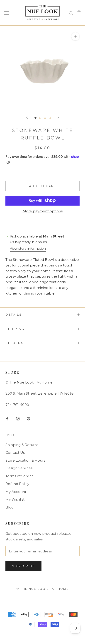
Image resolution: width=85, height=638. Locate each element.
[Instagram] (17, 418)
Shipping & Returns (21, 445)
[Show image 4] (50, 118)
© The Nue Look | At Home (42, 588)
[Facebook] (7, 418)
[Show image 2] (40, 118)
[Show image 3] (45, 118)
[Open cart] (79, 12)
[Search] (71, 13)
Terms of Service (19, 476)
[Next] (58, 118)
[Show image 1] (35, 118)
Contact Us (15, 452)
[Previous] (27, 118)
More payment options (43, 211)
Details (13, 314)
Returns (14, 343)
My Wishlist (14, 499)
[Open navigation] (6, 13)
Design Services (18, 468)
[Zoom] (75, 36)
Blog (9, 507)
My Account (15, 491)
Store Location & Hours (25, 460)
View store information (28, 249)
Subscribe (23, 566)
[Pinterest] (28, 418)
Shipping (14, 329)
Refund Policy (17, 484)
